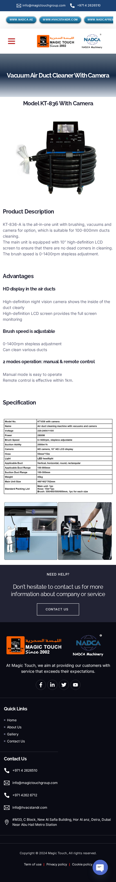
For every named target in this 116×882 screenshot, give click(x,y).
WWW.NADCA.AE (21, 19)
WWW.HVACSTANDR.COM (60, 19)
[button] (11, 41)
